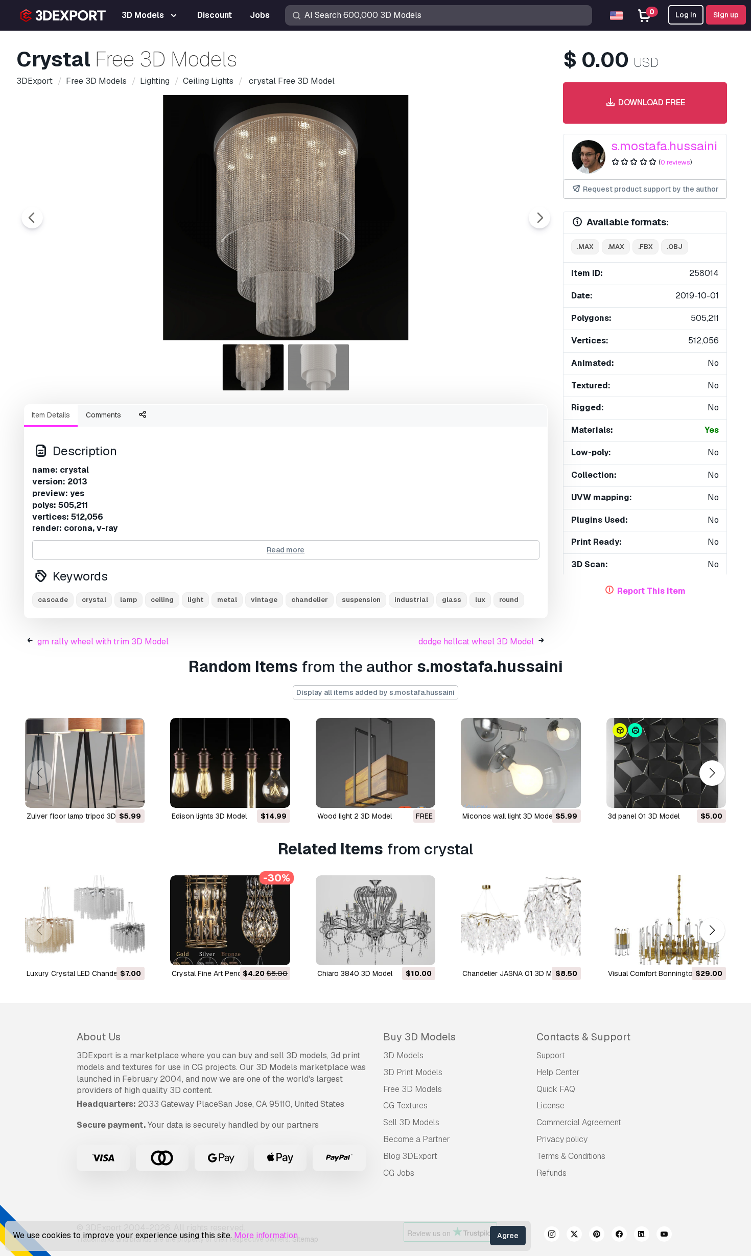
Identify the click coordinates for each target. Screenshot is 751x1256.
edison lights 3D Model (209, 816)
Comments (103, 415)
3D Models (403, 1055)
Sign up (726, 14)
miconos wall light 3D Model (508, 816)
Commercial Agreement (578, 1122)
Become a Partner (416, 1139)
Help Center (558, 1072)
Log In (685, 14)
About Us (99, 1036)
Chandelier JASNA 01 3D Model (514, 973)
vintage (264, 599)
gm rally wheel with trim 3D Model (103, 641)
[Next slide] (539, 217)
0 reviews (675, 162)
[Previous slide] (32, 217)
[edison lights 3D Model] (230, 763)
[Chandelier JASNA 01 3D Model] (520, 920)
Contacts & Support (583, 1036)
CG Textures (405, 1105)
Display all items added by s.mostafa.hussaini (375, 692)
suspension (361, 599)
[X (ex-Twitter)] (574, 1235)
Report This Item (651, 591)
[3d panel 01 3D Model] (666, 763)
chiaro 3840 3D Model (354, 973)
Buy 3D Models (419, 1036)
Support (550, 1055)
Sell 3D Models (411, 1122)
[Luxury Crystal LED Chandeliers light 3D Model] (85, 920)
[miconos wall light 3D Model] (520, 763)
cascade (53, 599)
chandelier (309, 599)
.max (585, 246)
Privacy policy (562, 1139)
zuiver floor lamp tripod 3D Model (82, 816)
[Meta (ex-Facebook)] (619, 1235)
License (550, 1105)
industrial (411, 599)
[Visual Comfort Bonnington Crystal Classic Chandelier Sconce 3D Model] (666, 920)
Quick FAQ (555, 1089)
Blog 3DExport (410, 1156)
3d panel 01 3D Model (643, 816)
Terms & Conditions (570, 1156)
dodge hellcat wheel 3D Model (476, 641)
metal (227, 599)
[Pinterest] (596, 1235)
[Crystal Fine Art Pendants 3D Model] (230, 920)
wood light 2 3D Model (354, 816)
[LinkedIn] (641, 1235)
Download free (650, 102)
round (509, 599)
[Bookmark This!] (130, 793)
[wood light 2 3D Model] (375, 763)
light (195, 599)
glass (451, 599)
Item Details (51, 415)
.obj (675, 246)
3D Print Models (412, 1072)
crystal (94, 599)
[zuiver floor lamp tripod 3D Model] (85, 763)
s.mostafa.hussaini (664, 146)
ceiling (162, 599)
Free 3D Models (412, 1089)
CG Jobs (398, 1173)
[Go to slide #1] (253, 367)
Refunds (551, 1173)
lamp (128, 599)
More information (266, 1235)
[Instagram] (552, 1235)
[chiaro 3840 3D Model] (375, 920)
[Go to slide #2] (318, 367)
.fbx (645, 246)
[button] (712, 773)
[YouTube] (664, 1235)
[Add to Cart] (109, 793)
